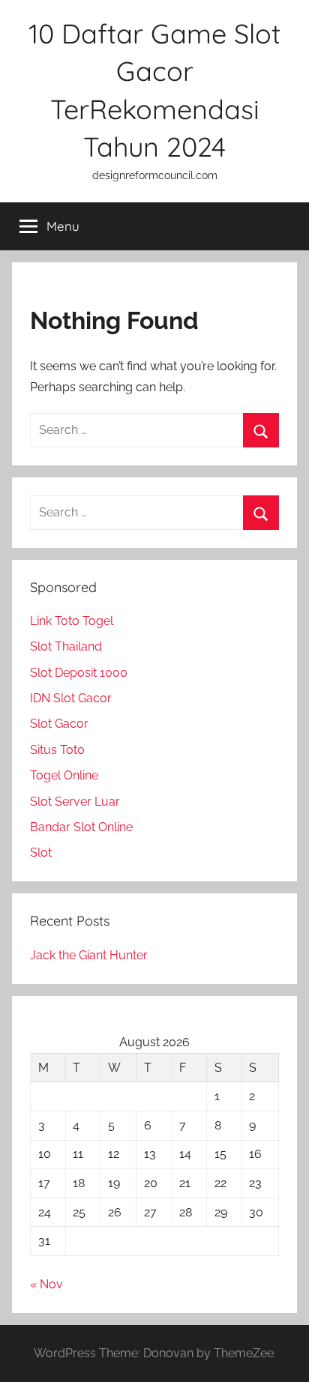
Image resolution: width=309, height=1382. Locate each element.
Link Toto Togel (71, 621)
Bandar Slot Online (81, 827)
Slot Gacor (59, 723)
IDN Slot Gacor (71, 698)
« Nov (46, 1284)
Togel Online (64, 775)
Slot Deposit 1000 (79, 673)
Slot (41, 852)
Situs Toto (57, 750)
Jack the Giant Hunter (89, 955)
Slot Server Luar (75, 801)
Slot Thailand (66, 646)
